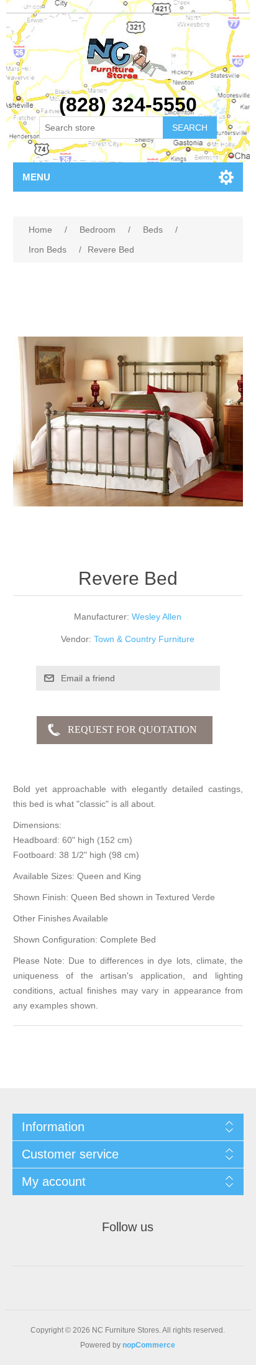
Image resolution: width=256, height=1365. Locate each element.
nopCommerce (148, 1345)
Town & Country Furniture (144, 639)
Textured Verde (185, 897)
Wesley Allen (156, 617)
